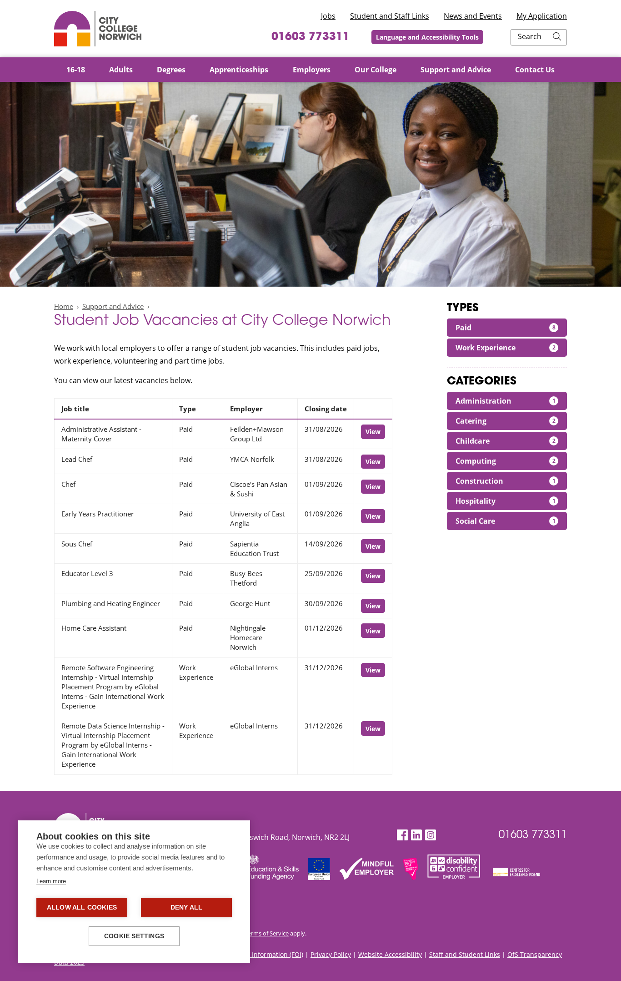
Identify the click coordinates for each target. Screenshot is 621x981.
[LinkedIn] (416, 835)
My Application (541, 16)
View (373, 431)
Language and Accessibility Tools (427, 37)
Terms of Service (267, 933)
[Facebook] (402, 835)
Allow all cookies (82, 907)
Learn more (51, 881)
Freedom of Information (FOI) (259, 954)
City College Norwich (97, 28)
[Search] (557, 37)
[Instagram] (430, 835)
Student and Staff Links (389, 16)
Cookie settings (134, 936)
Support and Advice (113, 306)
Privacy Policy (330, 954)
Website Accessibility (390, 954)
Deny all (186, 907)
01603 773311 (310, 37)
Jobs (328, 16)
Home (63, 306)
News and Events (473, 16)
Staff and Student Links (464, 954)
